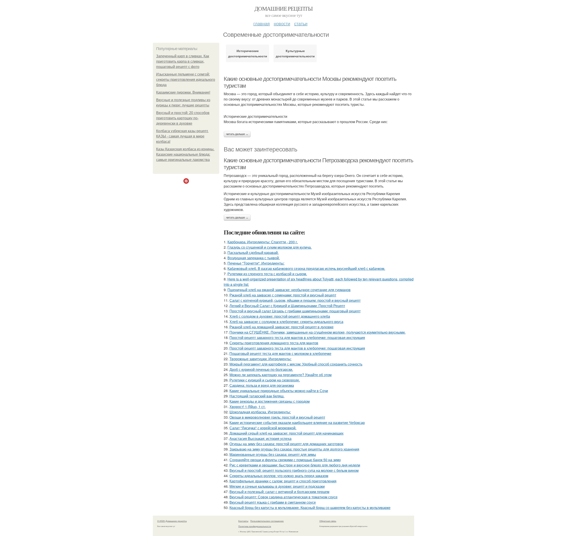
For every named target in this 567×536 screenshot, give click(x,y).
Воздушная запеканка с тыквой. (253, 257)
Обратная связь (327, 520)
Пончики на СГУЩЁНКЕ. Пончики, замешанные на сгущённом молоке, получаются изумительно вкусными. (317, 332)
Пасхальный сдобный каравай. (253, 252)
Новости (282, 23)
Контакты (243, 520)
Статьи (300, 23)
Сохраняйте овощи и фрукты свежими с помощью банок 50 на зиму (285, 459)
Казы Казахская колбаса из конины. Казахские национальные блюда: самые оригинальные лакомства (185, 154)
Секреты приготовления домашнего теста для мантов (273, 342)
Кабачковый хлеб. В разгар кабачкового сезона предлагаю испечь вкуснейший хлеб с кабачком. (306, 268)
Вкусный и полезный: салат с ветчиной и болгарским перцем (279, 491)
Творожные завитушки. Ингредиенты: (260, 358)
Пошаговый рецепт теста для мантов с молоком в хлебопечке (280, 353)
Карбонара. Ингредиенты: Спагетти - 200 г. (262, 241)
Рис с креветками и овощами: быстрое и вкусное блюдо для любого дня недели (294, 465)
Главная (261, 23)
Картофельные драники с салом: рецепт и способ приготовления (282, 481)
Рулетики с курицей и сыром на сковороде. (264, 380)
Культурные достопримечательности (295, 53)
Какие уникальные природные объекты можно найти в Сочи (278, 390)
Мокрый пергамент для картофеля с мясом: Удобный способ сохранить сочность (295, 364)
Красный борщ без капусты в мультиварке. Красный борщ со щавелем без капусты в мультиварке (309, 507)
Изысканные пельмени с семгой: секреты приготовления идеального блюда (185, 79)
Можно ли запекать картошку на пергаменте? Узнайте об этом (280, 374)
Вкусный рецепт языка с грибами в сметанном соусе (272, 502)
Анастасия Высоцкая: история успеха (260, 438)
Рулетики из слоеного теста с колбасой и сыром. (267, 273)
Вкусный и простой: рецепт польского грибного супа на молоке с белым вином (294, 470)
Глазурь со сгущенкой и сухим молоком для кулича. (269, 247)
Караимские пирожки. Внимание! (183, 92)
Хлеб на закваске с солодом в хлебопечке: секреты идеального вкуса (286, 321)
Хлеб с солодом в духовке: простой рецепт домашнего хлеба (279, 316)
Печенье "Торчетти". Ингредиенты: (255, 263)
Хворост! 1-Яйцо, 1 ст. (247, 406)
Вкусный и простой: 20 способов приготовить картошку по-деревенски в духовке (183, 118)
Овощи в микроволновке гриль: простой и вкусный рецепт (277, 417)
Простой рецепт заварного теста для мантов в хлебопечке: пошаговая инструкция (297, 337)
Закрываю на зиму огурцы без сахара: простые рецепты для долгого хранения (294, 449)
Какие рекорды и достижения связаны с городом (269, 401)
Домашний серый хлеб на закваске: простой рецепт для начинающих (286, 433)
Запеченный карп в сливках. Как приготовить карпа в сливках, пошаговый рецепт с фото (182, 61)
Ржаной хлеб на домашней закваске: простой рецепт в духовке (281, 326)
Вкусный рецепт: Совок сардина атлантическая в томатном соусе (283, 496)
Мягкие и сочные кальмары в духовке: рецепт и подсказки (277, 486)
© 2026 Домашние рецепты (172, 520)
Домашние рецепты (283, 8)
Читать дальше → (237, 134)
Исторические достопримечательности (247, 53)
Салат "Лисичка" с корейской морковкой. (262, 427)
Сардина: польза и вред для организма (261, 385)
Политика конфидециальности (254, 526)
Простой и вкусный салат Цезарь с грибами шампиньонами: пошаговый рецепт (295, 310)
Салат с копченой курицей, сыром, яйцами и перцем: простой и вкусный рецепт (295, 300)
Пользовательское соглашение (267, 520)
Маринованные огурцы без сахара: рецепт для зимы (272, 454)
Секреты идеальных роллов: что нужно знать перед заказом (278, 475)
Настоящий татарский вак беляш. (256, 396)
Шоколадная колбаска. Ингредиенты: (260, 411)
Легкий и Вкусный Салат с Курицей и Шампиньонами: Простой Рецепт (287, 305)
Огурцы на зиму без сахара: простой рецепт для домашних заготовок (286, 443)
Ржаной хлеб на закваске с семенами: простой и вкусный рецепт (282, 295)
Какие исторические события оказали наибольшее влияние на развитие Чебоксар (297, 422)
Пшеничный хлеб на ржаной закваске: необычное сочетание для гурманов (289, 289)
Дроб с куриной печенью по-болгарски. (261, 369)
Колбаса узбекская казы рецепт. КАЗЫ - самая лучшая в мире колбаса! (182, 136)
